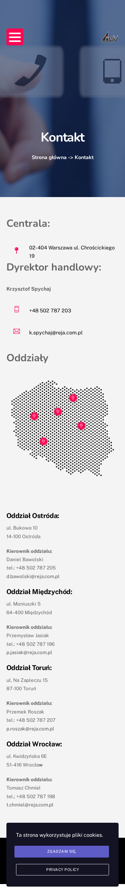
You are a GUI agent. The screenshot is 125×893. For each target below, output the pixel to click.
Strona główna (49, 157)
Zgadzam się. (62, 851)
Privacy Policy (62, 869)
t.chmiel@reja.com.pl (30, 804)
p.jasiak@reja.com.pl (29, 652)
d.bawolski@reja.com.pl (33, 576)
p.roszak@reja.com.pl (30, 728)
